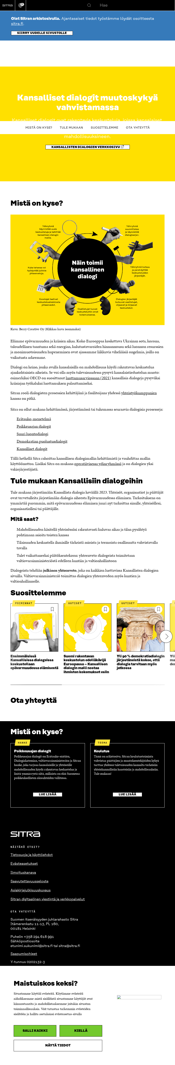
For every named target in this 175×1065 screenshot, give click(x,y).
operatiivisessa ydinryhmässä (97, 463)
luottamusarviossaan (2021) (88, 378)
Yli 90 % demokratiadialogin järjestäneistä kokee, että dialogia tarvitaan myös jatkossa (141, 662)
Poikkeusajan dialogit (34, 426)
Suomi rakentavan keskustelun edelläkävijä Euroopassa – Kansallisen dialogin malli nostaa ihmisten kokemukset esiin (86, 664)
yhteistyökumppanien (139, 393)
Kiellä (81, 1031)
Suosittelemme (104, 127)
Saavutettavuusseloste (29, 881)
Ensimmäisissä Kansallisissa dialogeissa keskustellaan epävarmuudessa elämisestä (34, 662)
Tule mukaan (71, 127)
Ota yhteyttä (138, 127)
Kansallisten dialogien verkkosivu (85, 147)
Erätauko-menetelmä (34, 419)
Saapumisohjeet (23, 954)
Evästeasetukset (24, 864)
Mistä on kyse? (38, 127)
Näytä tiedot (58, 1045)
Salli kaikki (35, 1031)
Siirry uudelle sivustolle (42, 33)
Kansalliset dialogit (32, 449)
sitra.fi (17, 24)
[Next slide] (166, 636)
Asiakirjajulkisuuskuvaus (30, 890)
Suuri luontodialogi (32, 434)
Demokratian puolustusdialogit (42, 441)
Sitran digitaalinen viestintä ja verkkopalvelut (47, 899)
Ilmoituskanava (23, 873)
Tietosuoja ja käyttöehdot (31, 855)
